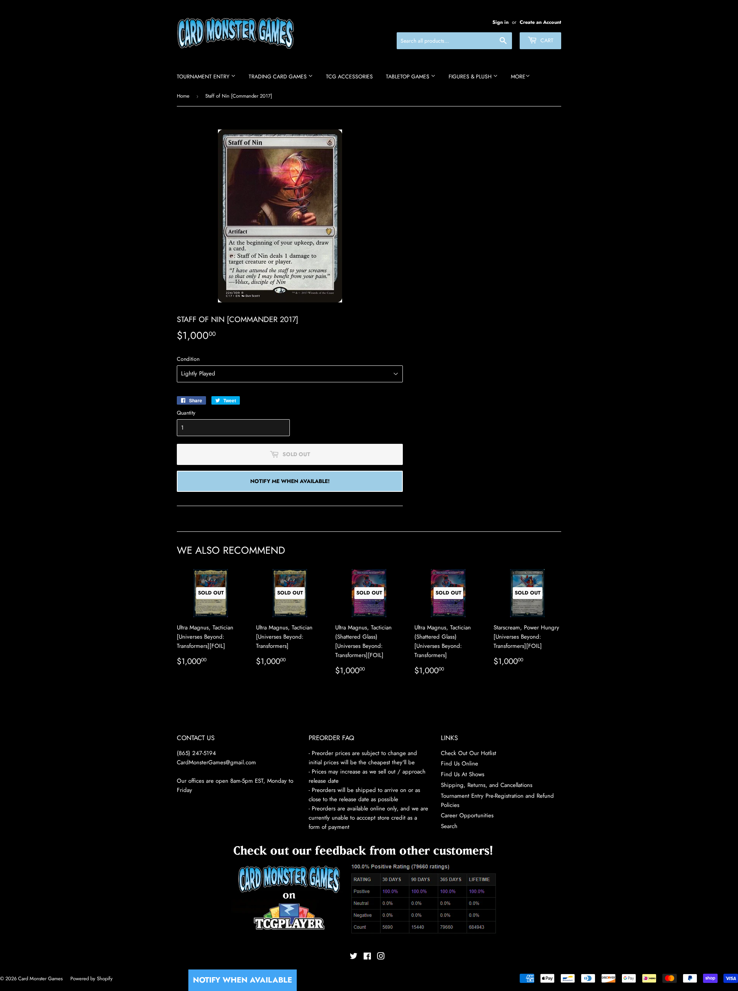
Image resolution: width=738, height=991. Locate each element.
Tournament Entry (204, 76)
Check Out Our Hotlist (468, 753)
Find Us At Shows (462, 774)
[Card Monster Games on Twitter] (353, 957)
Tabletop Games (408, 76)
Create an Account (540, 22)
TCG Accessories (349, 76)
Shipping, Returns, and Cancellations (486, 785)
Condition (188, 359)
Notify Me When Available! (290, 481)
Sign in (500, 22)
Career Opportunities (467, 815)
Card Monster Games (40, 978)
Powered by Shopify (91, 978)
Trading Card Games (278, 76)
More (518, 76)
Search (449, 826)
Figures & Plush (471, 76)
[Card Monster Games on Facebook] (367, 957)
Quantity (186, 413)
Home (183, 96)
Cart (546, 40)
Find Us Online (459, 763)
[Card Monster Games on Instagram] (381, 957)
